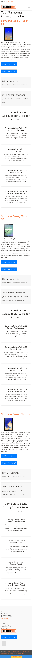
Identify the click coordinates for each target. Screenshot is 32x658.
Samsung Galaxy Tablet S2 (14, 218)
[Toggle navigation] (29, 6)
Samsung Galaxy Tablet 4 (15, 414)
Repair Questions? (9, 71)
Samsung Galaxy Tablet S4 (14, 22)
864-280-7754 (9, 1)
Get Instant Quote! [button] (8, 64)
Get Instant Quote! (16, 656)
